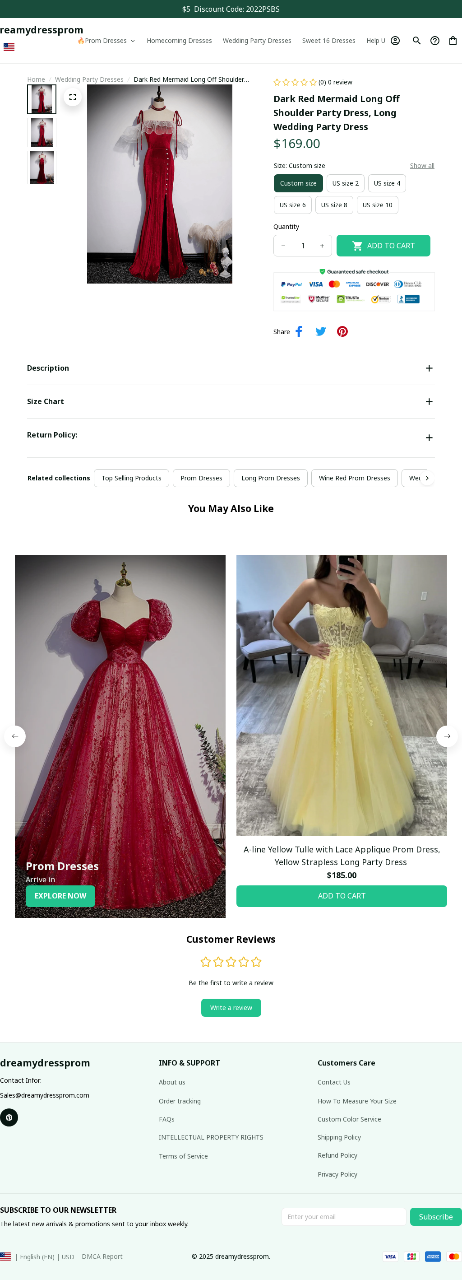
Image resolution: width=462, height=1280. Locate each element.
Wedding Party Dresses (89, 79)
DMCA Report (102, 1256)
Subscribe (436, 1217)
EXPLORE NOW (60, 896)
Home (36, 79)
